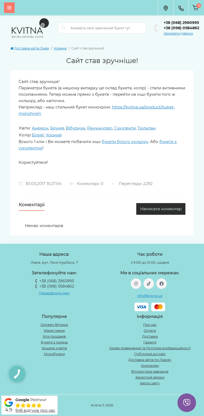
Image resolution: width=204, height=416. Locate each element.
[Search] (64, 28)
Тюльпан (147, 128)
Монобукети (54, 354)
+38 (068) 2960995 (181, 22)
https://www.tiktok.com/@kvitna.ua (148, 283)
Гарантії (149, 342)
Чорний (53, 134)
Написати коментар (160, 208)
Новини (60, 48)
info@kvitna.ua (149, 296)
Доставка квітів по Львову (149, 360)
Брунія (57, 128)
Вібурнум (75, 128)
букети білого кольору (125, 141)
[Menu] (9, 7)
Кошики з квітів (54, 348)
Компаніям (150, 366)
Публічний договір (149, 354)
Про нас (150, 325)
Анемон (40, 128)
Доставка (150, 336)
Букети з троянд (54, 342)
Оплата (150, 331)
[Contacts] (181, 7)
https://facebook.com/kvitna (161, 283)
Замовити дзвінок (178, 33)
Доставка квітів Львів (31, 48)
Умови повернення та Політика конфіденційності (150, 348)
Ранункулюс (99, 128)
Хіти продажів (54, 336)
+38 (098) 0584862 (181, 28)
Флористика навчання (149, 371)
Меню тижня (54, 331)
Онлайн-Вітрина (54, 325)
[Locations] (165, 7)
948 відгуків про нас (35, 410)
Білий (38, 134)
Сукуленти (125, 128)
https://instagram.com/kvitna (136, 283)
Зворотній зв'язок (149, 377)
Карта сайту (150, 383)
